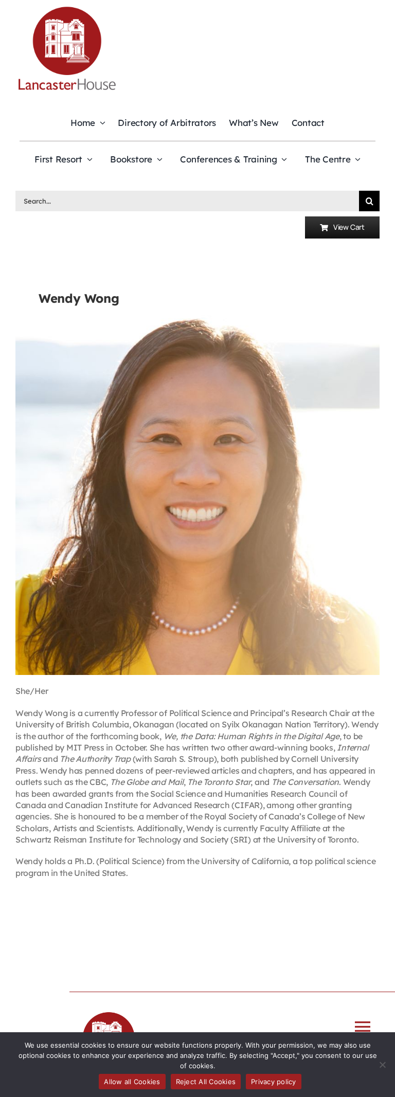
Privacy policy (273, 1081)
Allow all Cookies (132, 1081)
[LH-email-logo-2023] (66, 8)
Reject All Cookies (206, 1081)
